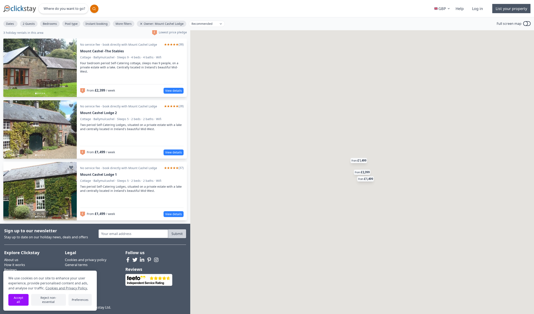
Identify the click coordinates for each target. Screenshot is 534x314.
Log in (477, 8)
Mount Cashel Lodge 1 (98, 174)
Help (460, 8)
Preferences (80, 300)
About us (11, 259)
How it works (14, 265)
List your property (511, 8)
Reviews (10, 270)
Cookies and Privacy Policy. (66, 288)
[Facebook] (127, 259)
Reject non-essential (48, 300)
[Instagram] (156, 259)
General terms (76, 265)
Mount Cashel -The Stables (102, 51)
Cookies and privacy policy (85, 259)
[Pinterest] (149, 259)
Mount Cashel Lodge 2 (98, 113)
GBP (442, 8)
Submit (177, 233)
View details (173, 91)
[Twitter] (134, 259)
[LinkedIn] (142, 259)
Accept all (18, 300)
